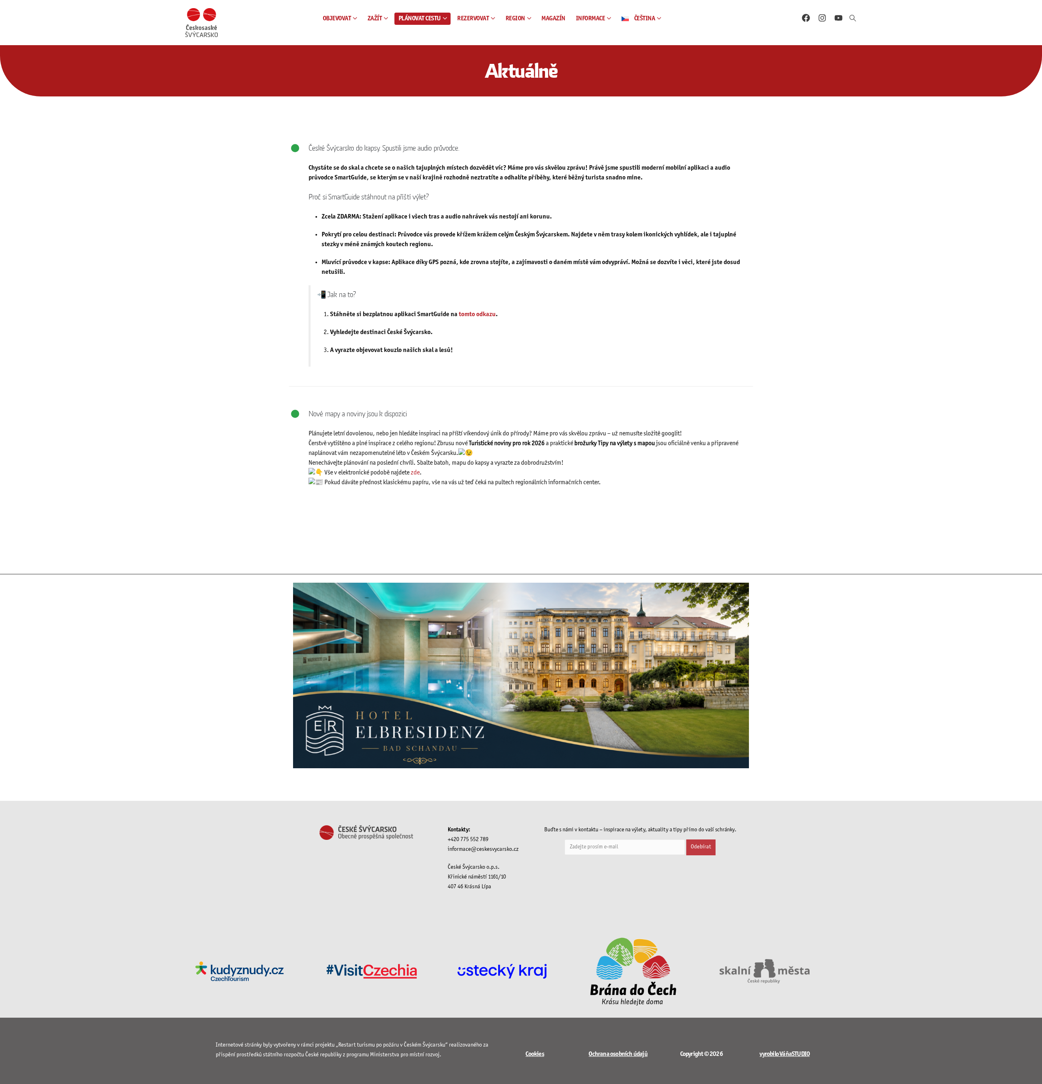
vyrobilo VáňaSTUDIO (785, 1054)
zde (415, 473)
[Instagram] (822, 18)
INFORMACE (590, 18)
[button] (853, 19)
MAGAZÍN (553, 18)
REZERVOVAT (473, 18)
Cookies (534, 1054)
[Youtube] (838, 18)
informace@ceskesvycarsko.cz (483, 849)
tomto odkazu (477, 314)
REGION (515, 18)
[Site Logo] (201, 22)
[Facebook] (806, 18)
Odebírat (701, 847)
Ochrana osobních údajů (618, 1054)
